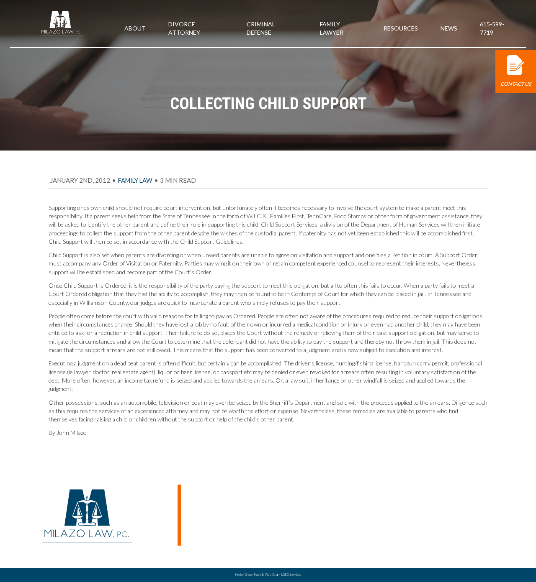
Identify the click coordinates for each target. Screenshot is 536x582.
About (135, 28)
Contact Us (515, 84)
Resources (401, 28)
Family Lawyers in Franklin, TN (464, 527)
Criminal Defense (261, 28)
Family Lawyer (331, 28)
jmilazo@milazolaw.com (210, 494)
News (449, 28)
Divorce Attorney (449, 536)
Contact (405, 545)
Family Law (135, 180)
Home (402, 519)
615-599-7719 (492, 28)
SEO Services (292, 575)
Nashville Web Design (267, 575)
